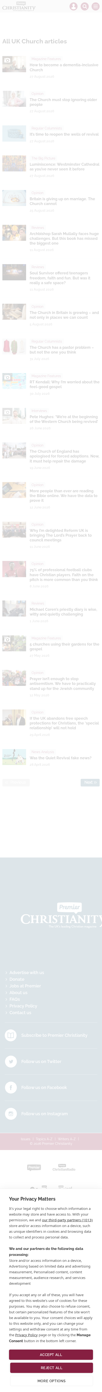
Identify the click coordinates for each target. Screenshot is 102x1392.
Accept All (51, 1355)
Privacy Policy (26, 1334)
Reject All (52, 1368)
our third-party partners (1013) (67, 1219)
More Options (51, 1381)
